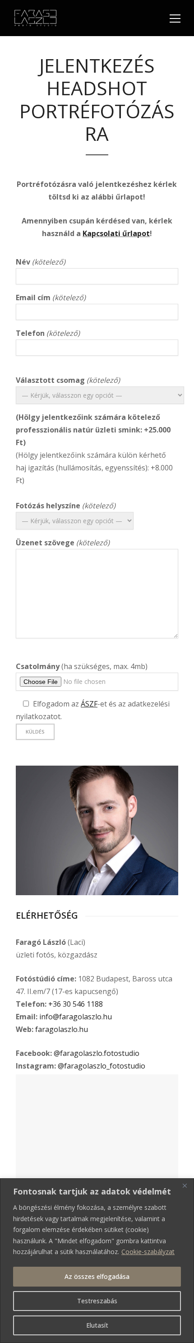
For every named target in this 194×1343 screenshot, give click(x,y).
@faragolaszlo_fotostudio (101, 1066)
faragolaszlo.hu (61, 1029)
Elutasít (97, 1325)
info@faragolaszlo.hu (75, 1017)
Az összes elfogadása (97, 1276)
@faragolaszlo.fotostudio (96, 1053)
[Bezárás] (184, 1185)
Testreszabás (97, 1301)
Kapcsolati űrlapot (116, 233)
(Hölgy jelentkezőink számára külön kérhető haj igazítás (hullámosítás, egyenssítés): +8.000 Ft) (94, 430)
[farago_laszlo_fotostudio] (97, 831)
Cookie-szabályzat (148, 1251)
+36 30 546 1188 (75, 1004)
